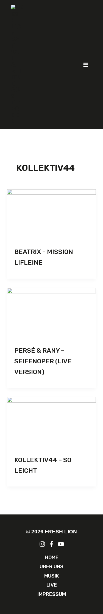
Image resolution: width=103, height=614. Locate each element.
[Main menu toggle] (86, 64)
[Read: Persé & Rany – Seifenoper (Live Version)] (51, 313)
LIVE (51, 585)
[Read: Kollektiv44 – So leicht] (51, 422)
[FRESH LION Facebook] (52, 544)
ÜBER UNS (51, 567)
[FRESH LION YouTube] (61, 544)
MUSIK (51, 576)
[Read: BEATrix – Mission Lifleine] (51, 214)
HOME (52, 557)
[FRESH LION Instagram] (42, 544)
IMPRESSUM (51, 594)
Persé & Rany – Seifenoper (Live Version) (43, 361)
